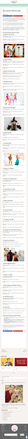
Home (25, 427)
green (23, 310)
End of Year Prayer (19, 367)
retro (11, 84)
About (2, 431)
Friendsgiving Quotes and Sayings (7, 412)
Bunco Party (24, 351)
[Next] (26, 365)
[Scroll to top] (24, 435)
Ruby (4, 12)
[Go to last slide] (2, 365)
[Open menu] (14, 5)
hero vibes (17, 279)
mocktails (19, 114)
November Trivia (5, 419)
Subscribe (22, 434)
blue (19, 310)
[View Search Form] (25, 5)
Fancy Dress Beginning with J (6, 367)
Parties (4, 9)
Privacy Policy (4, 430)
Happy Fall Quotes (4, 351)
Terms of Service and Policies (3, 428)
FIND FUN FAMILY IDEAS (5, 376)
